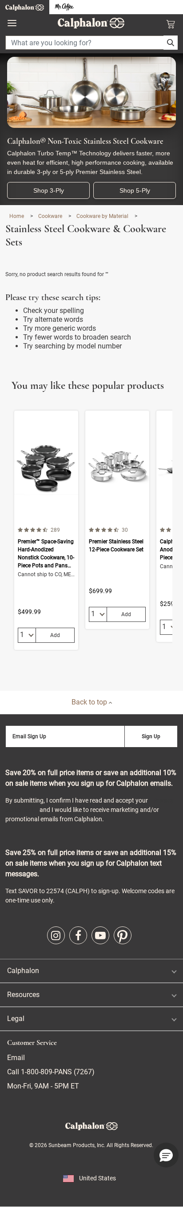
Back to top (90, 702)
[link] (56, 935)
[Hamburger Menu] (12, 23)
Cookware (51, 216)
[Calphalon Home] (25, 7)
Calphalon (23, 970)
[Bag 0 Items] (170, 24)
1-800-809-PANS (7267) (57, 1072)
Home (17, 216)
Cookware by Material (103, 216)
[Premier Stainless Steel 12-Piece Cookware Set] (117, 520)
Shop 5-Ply (134, 190)
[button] (166, 1155)
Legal (15, 1018)
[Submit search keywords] (170, 43)
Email (16, 1057)
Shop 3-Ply (48, 190)
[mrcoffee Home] (64, 7)
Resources (23, 994)
